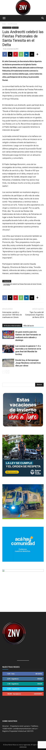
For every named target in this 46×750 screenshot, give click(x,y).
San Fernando (12, 24)
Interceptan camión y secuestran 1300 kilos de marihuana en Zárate (12, 314)
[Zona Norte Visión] (23, 7)
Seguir (39, 679)
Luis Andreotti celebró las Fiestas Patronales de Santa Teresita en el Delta (22, 284)
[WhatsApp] (21, 54)
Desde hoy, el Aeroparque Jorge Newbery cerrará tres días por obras (28, 363)
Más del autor (29, 326)
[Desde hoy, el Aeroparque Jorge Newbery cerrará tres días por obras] (8, 363)
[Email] (31, 54)
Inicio (4, 24)
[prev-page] (3, 371)
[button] (4, 18)
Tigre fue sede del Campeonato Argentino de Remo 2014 (34, 314)
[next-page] (7, 371)
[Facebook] (4, 54)
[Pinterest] (15, 54)
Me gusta (39, 674)
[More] (37, 54)
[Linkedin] (26, 54)
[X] (10, 54)
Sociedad (15, 27)
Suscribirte (38, 694)
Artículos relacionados (12, 326)
